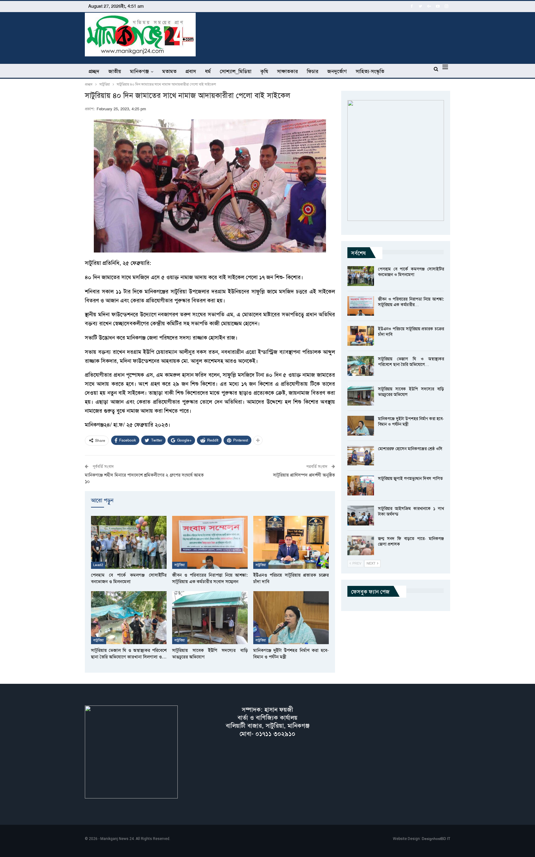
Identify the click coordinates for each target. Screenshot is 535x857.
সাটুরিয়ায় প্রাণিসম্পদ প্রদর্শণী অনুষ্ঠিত (304, 475)
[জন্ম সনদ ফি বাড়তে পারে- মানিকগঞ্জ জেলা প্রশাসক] (360, 546)
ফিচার (312, 71)
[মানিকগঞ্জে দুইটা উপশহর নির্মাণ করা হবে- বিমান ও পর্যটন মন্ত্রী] (291, 617)
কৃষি (264, 71)
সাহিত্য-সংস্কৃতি (370, 71)
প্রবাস (190, 71)
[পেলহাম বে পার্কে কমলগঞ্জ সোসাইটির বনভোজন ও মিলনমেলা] (129, 542)
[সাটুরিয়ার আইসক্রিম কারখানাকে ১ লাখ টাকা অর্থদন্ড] (360, 515)
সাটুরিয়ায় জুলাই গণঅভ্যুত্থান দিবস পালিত (410, 478)
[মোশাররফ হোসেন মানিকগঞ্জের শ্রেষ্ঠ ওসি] (360, 456)
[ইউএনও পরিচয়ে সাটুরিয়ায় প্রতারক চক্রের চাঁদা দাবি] (291, 542)
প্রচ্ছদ (94, 71)
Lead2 (98, 565)
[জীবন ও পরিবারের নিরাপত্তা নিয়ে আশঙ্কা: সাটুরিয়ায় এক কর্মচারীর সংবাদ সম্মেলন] (210, 542)
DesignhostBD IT (436, 838)
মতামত (169, 71)
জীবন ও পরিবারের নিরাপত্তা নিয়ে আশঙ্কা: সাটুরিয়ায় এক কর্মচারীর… (411, 301)
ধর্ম (208, 71)
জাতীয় (114, 71)
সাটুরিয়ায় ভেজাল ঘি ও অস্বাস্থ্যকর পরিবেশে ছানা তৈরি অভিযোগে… (411, 361)
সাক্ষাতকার (287, 71)
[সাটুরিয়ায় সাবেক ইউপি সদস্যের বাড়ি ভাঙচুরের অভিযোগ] (210, 617)
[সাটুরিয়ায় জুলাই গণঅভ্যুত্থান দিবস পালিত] (360, 485)
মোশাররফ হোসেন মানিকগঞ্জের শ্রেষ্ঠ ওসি (410, 448)
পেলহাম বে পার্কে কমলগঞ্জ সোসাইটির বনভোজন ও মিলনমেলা (411, 271)
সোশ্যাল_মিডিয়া (235, 71)
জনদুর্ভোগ (337, 71)
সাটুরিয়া (179, 565)
